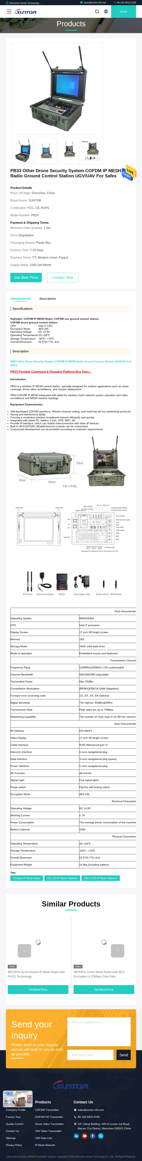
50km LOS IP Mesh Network (100, 878)
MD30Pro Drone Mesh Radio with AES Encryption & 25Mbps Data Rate (99, 974)
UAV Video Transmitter (48, 1130)
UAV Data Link (43, 1138)
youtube (84, 1136)
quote (123, 11)
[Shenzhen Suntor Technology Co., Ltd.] (25, 11)
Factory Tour (13, 1116)
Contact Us (12, 1130)
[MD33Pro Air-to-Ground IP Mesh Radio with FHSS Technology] (38, 942)
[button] (24, 950)
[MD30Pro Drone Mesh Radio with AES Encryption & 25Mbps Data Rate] (104, 942)
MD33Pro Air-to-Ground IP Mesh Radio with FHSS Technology (36, 974)
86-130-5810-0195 (126, 2)
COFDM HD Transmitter (49, 1116)
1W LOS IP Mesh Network (62, 878)
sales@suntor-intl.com (95, 2)
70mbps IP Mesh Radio (26, 878)
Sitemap (11, 1138)
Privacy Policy (14, 1145)
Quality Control (14, 1123)
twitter (101, 1136)
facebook (92, 1136)
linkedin (76, 1136)
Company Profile (15, 1109)
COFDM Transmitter (47, 1109)
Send (123, 1055)
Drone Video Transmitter (49, 1123)
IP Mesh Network (45, 1145)
